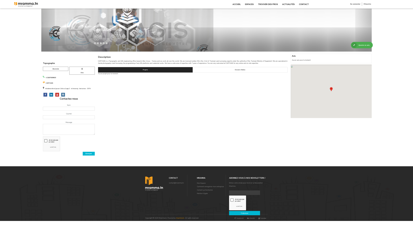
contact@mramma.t (176, 183)
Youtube (263, 218)
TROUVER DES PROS (268, 4)
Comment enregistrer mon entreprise (210, 186)
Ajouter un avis (364, 45)
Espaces (249, 4)
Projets (145, 70)
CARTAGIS (49, 83)
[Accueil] (26, 4)
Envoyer (89, 153)
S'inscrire (367, 4)
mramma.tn (180, 218)
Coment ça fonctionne (205, 190)
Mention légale (202, 193)
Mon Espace (201, 183)
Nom (69, 105)
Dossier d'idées (240, 70)
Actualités (288, 4)
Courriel (69, 114)
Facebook (240, 218)
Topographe (49, 63)
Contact (304, 4)
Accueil (237, 4)
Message (69, 122)
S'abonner (244, 213)
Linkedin (252, 218)
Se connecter (355, 4)
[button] (331, 89)
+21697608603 (51, 78)
